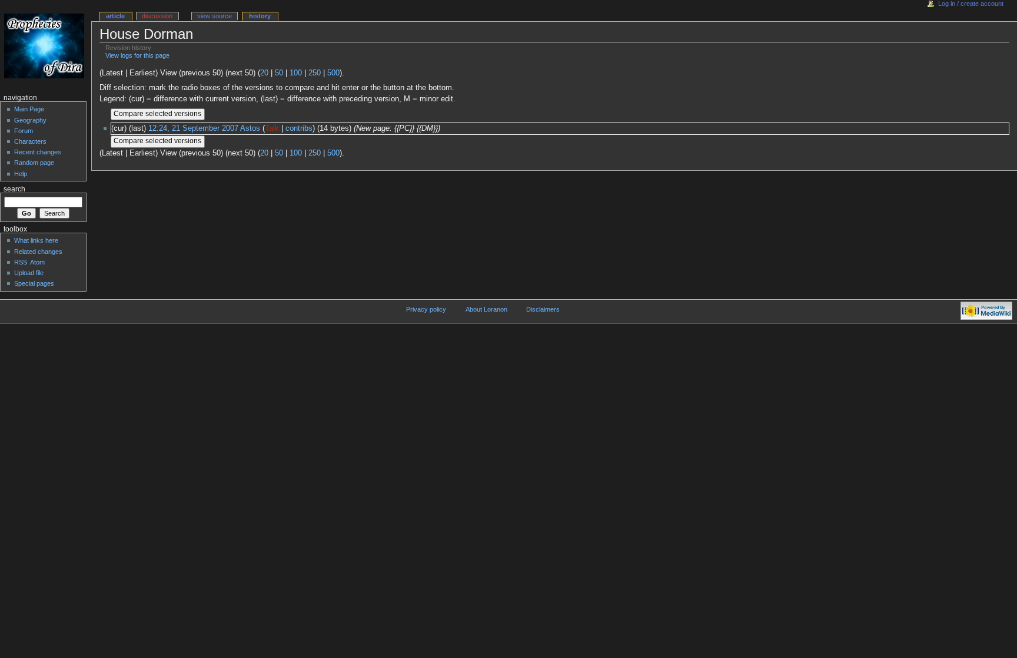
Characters (30, 141)
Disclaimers (543, 309)
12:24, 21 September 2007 (193, 128)
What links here (36, 240)
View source (214, 15)
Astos (250, 128)
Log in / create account (970, 3)
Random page (34, 162)
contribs (299, 128)
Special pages (34, 283)
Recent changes (37, 152)
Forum (23, 130)
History (260, 15)
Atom (37, 262)
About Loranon (486, 309)
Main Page (29, 109)
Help (20, 173)
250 (314, 73)
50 (279, 73)
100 (296, 73)
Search (14, 189)
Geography (30, 120)
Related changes (38, 251)
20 (264, 73)
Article (115, 15)
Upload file (29, 272)
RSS (20, 262)
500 (333, 73)
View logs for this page (137, 55)
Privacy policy (426, 309)
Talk (272, 128)
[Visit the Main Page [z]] (45, 45)
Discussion (157, 15)
